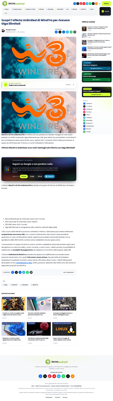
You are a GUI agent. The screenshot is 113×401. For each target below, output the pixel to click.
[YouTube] (84, 3)
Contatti (57, 397)
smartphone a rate (24, 263)
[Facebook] (74, 3)
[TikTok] (93, 3)
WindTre (35, 285)
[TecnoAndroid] (13, 3)
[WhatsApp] (71, 32)
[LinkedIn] (63, 32)
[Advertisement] (38, 203)
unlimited (25, 285)
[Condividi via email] (74, 32)
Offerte (106, 3)
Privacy (65, 397)
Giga (5, 285)
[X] (77, 3)
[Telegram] (87, 3)
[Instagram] (81, 3)
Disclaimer (49, 397)
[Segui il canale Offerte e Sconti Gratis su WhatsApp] (90, 3)
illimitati (14, 285)
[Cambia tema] (99, 3)
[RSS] (96, 3)
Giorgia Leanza (11, 30)
